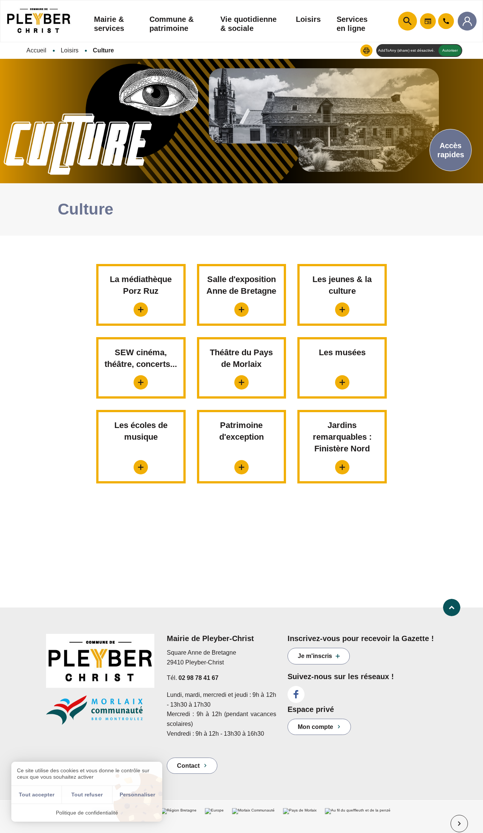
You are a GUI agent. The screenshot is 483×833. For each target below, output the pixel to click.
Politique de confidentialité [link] (87, 813)
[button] (366, 50)
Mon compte (315, 727)
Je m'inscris (315, 656)
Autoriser (450, 50)
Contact (188, 765)
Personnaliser (137, 795)
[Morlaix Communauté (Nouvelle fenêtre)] (100, 713)
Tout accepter (36, 795)
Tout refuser (87, 795)
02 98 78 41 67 (198, 678)
